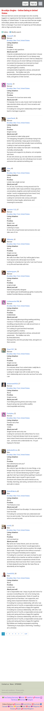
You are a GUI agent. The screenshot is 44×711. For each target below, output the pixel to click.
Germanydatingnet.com (16, 692)
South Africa (27, 704)
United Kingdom (28, 709)
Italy (29, 706)
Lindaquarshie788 (13, 301)
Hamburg (14, 700)
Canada (4, 706)
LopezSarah (11, 118)
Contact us (5, 684)
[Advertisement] (22, 659)
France (17, 706)
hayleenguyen (11, 271)
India (23, 706)
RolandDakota (11, 491)
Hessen (37, 697)
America (18, 704)
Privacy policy (20, 690)
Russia (12, 709)
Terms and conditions (8, 690)
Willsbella (10, 239)
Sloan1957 (10, 349)
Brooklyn (10, 40)
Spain (19, 709)
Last (26, 634)
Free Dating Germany (11, 697)
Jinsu (9, 168)
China (11, 706)
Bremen (22, 700)
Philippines (36, 706)
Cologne (30, 700)
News (12, 684)
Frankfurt (29, 697)
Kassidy (9, 84)
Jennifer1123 (11, 209)
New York (16, 40)
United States (25, 40)
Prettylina (10, 413)
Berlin (22, 697)
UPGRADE (18, 684)
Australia (37, 704)
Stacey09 (10, 36)
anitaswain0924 (12, 384)
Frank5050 (10, 573)
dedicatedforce (12, 450)
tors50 (9, 525)
